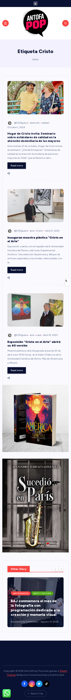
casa (38, 335)
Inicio (35, 59)
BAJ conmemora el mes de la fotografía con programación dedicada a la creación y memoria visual (35, 608)
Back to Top (37, 693)
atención (35, 122)
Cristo (39, 230)
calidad (45, 122)
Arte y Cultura (42, 593)
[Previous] (55, 568)
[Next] (61, 568)
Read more (17, 165)
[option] (35, 602)
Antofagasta (21, 593)
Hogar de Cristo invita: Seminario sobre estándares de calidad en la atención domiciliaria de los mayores (33, 137)
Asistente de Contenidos (24, 621)
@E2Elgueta (21, 122)
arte (32, 230)
